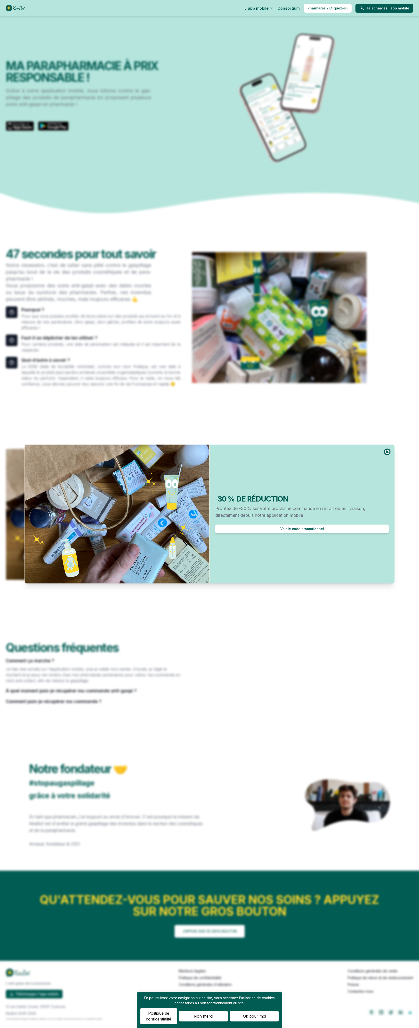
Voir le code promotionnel (302, 529)
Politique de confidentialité (158, 1016)
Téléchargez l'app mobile (387, 8)
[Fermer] (387, 451)
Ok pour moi (254, 1016)
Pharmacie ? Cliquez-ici (327, 8)
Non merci (203, 1016)
